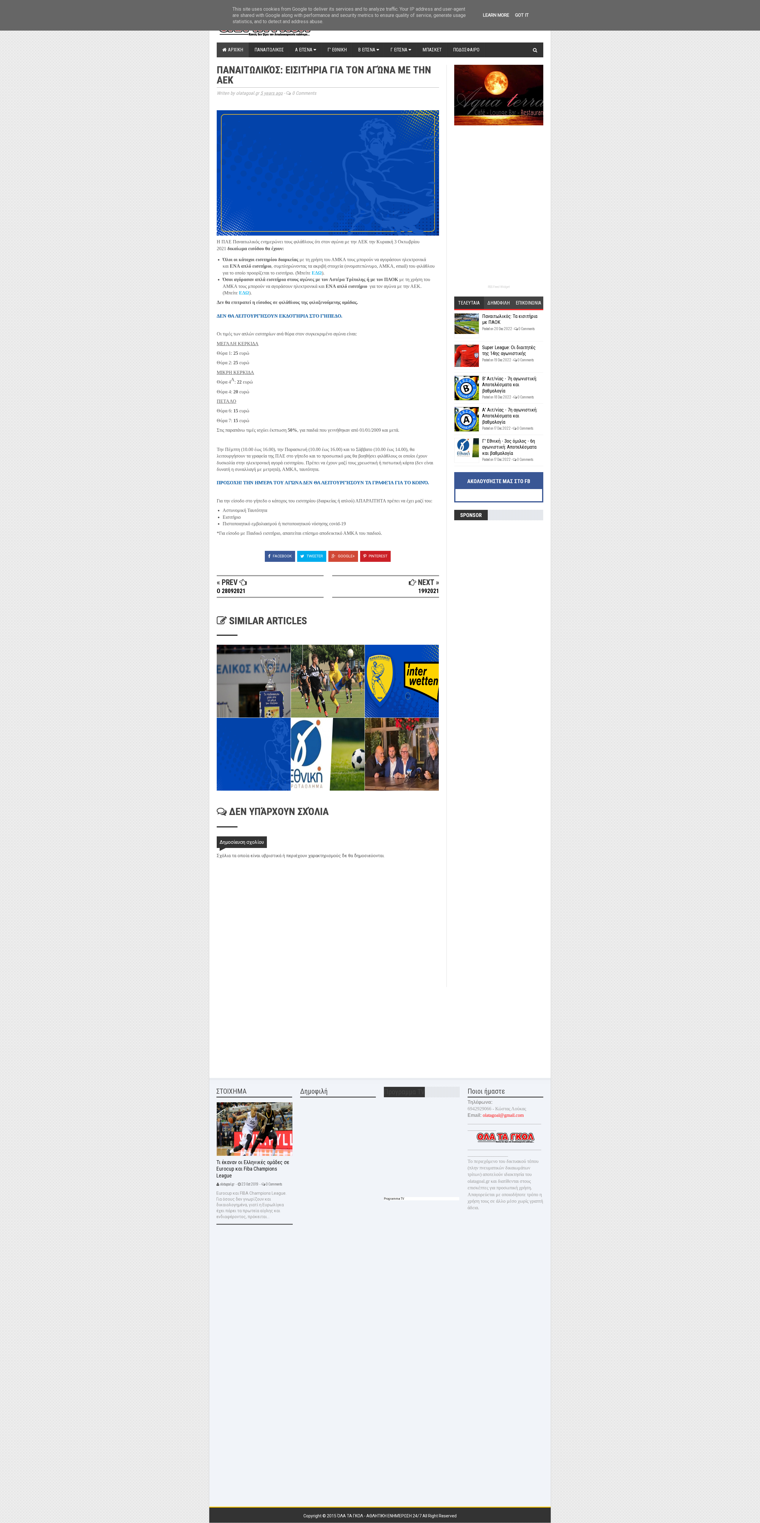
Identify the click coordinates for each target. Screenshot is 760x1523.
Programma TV (394, 1198)
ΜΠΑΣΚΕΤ (432, 50)
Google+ (346, 556)
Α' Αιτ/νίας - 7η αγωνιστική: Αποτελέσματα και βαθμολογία (509, 416)
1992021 (428, 591)
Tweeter (314, 556)
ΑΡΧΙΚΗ (235, 50)
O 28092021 (231, 591)
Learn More (496, 15)
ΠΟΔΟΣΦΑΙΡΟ (466, 50)
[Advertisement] (261, 1028)
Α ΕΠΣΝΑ (304, 50)
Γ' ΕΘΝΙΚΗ (337, 50)
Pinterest (377, 556)
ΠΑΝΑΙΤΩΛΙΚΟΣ (269, 50)
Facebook (282, 556)
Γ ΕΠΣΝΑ (399, 50)
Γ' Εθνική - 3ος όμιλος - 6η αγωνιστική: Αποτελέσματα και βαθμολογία (509, 447)
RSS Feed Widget (499, 286)
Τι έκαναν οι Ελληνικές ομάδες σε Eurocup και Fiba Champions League (252, 1169)
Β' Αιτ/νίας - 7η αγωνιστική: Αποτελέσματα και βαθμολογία (509, 385)
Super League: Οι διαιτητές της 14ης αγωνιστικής (509, 350)
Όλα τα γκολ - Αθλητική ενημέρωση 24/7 (379, 1515)
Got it (522, 15)
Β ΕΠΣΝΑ (367, 50)
